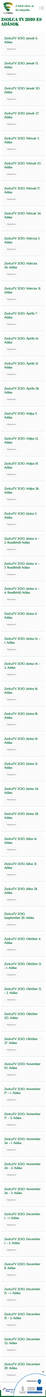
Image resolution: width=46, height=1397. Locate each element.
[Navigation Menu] (41, 8)
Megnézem (11, 49)
